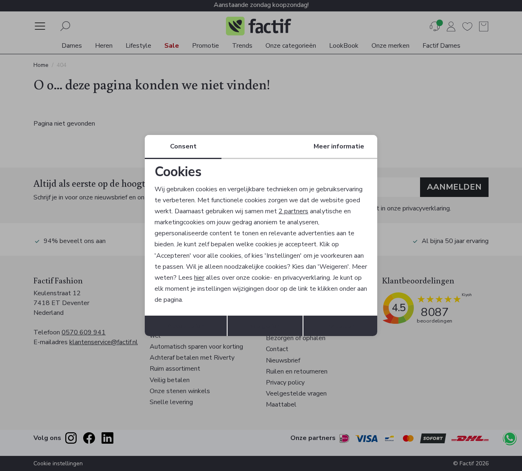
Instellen (340, 325)
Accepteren (185, 325)
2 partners (293, 211)
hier (199, 277)
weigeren (265, 325)
